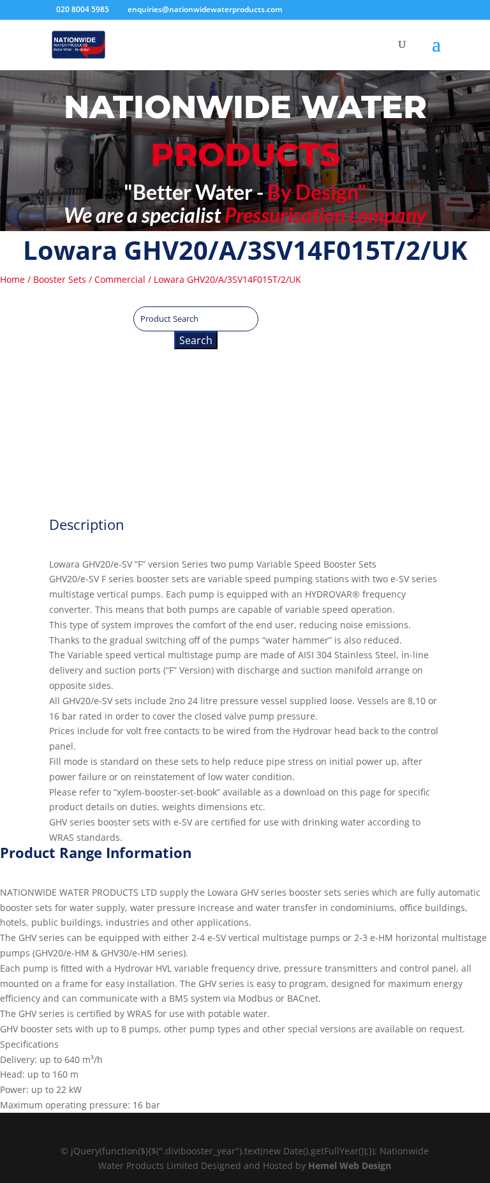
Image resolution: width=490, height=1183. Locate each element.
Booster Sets (59, 279)
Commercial (119, 279)
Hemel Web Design (349, 1165)
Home (12, 279)
